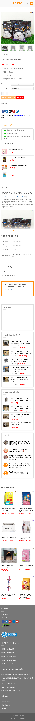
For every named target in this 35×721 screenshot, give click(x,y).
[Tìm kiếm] (28, 3)
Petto (17, 3)
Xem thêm (16, 231)
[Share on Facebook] (3, 111)
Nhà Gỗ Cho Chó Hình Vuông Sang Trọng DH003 (8, 566)
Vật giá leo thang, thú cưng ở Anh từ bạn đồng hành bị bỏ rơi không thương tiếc (20, 457)
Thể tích (3, 83)
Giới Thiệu (4, 614)
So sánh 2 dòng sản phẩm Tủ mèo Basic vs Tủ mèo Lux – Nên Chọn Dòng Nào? (20, 466)
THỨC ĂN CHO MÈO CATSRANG (24, 538)
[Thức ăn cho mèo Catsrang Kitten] (26, 555)
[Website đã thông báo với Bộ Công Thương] (9, 634)
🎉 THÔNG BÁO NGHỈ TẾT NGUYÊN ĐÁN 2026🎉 (18, 450)
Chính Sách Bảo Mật (8, 649)
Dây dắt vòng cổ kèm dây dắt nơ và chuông (8, 594)
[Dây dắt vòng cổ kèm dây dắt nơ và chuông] (9, 584)
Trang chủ (4, 55)
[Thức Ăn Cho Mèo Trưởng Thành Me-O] (9, 498)
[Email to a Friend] (10, 111)
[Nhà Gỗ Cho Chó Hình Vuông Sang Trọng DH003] (9, 555)
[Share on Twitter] (6, 111)
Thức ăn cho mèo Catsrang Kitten (26, 566)
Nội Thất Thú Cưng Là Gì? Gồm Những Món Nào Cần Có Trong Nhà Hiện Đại (19, 443)
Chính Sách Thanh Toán (9, 664)
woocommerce (8, 107)
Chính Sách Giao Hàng (8, 656)
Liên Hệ (4, 618)
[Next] (30, 28)
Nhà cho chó (5, 705)
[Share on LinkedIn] (17, 111)
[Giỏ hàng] (31, 3)
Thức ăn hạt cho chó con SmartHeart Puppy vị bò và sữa (26, 510)
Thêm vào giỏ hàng (8, 97)
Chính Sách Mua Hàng (8, 660)
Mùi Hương (4, 88)
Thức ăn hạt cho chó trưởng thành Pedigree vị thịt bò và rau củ (25, 595)
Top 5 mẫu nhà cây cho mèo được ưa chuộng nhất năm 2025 (20, 473)
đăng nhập (14, 290)
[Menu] (2, 3)
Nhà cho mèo (5, 702)
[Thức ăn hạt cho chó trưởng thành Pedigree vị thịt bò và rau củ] (26, 584)
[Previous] (4, 28)
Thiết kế (4, 708)
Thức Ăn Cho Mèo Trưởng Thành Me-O (8, 509)
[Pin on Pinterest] (13, 111)
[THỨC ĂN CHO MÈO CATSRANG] (26, 527)
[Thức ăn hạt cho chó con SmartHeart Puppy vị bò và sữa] (26, 498)
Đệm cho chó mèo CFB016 (8, 537)
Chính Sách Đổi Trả (7, 653)
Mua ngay (20, 98)
